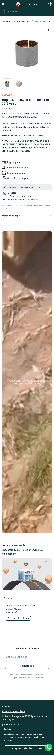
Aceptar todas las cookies (27, 748)
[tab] (19, 196)
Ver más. (5, 208)
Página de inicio (9, 21)
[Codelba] (26, 4)
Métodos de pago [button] (11, 215)
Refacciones (39, 21)
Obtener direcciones (18, 618)
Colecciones (25, 21)
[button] (49, 4)
